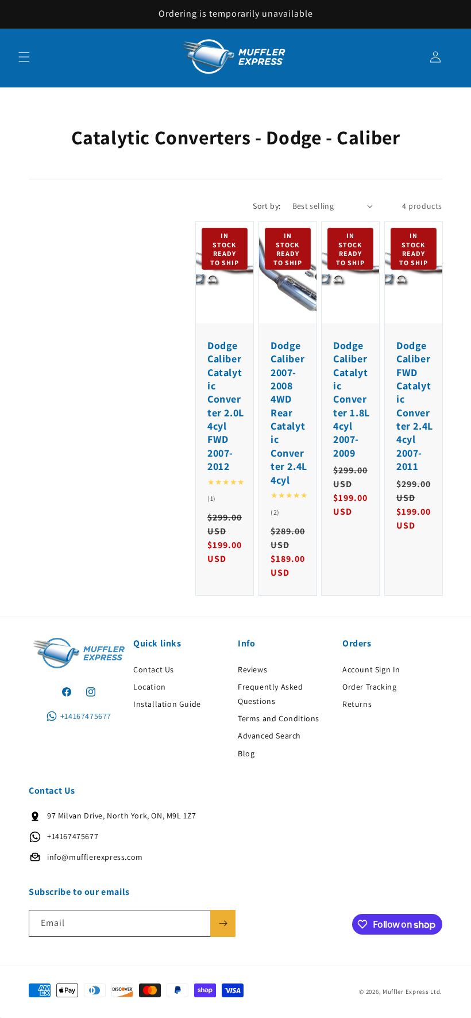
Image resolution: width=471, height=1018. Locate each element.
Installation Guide (167, 704)
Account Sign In (371, 669)
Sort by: (266, 206)
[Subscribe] (222, 923)
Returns (357, 704)
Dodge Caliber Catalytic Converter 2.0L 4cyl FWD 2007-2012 (225, 406)
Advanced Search (269, 735)
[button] (24, 57)
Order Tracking (369, 687)
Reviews (252, 669)
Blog (246, 753)
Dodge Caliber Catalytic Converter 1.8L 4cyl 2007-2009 (351, 399)
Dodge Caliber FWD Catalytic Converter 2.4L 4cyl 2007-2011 (414, 406)
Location (149, 687)
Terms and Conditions (278, 718)
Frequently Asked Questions (270, 694)
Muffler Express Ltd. (412, 992)
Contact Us (153, 669)
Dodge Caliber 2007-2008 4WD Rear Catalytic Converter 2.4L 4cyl (289, 413)
